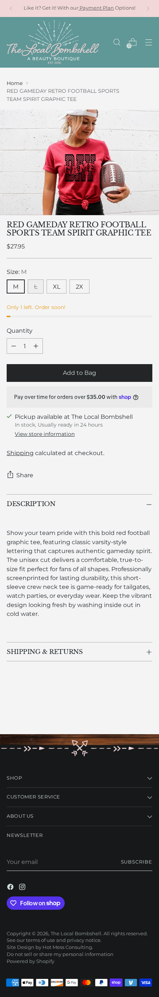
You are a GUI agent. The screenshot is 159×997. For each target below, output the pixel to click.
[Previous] (11, 8)
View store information (45, 434)
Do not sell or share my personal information (60, 954)
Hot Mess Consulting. (68, 947)
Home (15, 83)
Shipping (20, 453)
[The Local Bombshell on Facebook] (11, 888)
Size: (17, 271)
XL (56, 286)
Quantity (20, 330)
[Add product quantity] (36, 346)
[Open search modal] (116, 42)
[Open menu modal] (148, 42)
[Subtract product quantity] (13, 346)
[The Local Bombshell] (53, 42)
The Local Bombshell (76, 933)
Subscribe (137, 862)
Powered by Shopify (30, 961)
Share (24, 475)
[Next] (148, 8)
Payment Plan (96, 8)
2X (79, 286)
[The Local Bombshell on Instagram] (22, 888)
